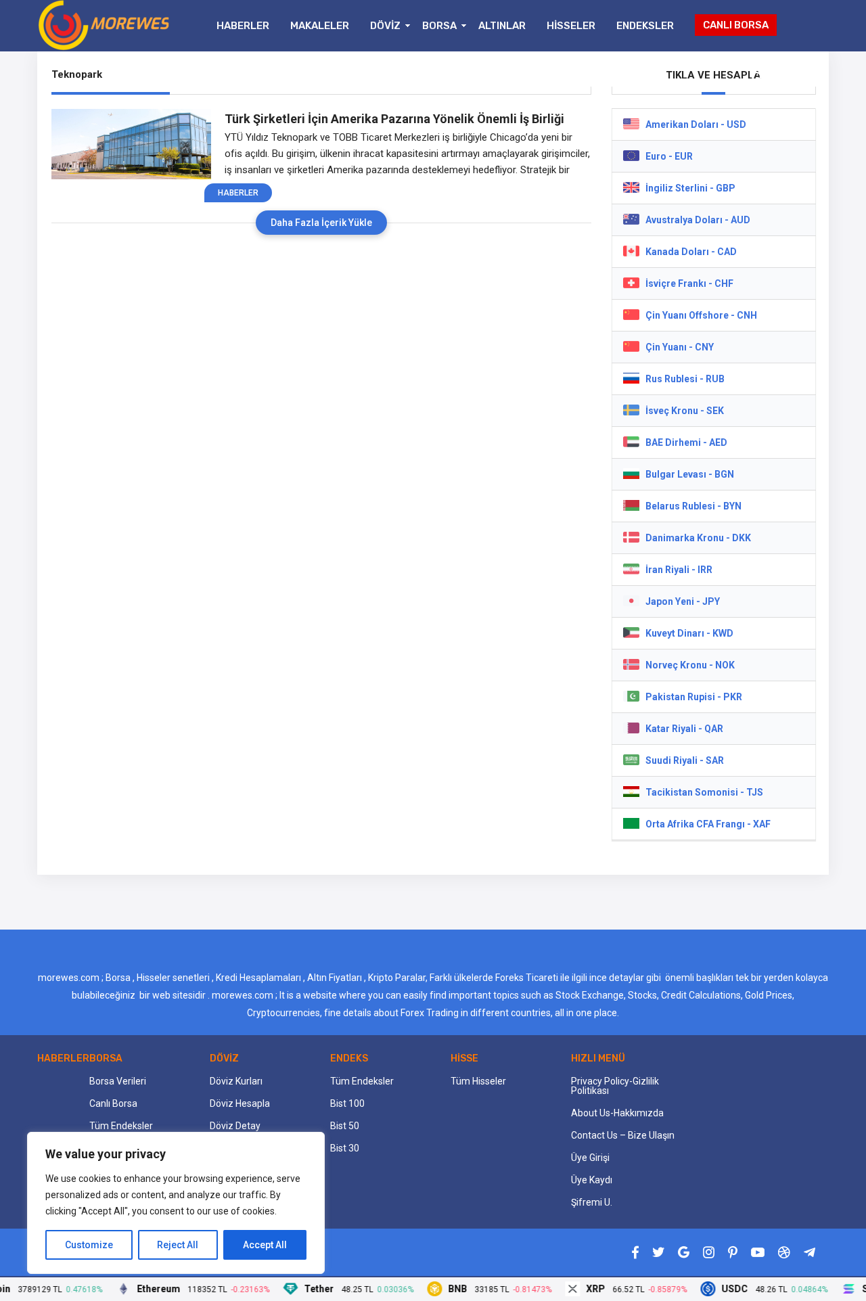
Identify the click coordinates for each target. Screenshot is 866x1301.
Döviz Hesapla (240, 1103)
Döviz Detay (235, 1126)
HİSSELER (571, 26)
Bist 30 (344, 1148)
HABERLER (242, 26)
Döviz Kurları (236, 1081)
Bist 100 (347, 1103)
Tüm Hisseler (478, 1081)
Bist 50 (344, 1126)
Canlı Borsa (113, 1103)
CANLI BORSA (736, 25)
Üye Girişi (590, 1157)
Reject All (177, 1244)
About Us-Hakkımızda (617, 1113)
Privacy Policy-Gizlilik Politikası (615, 1085)
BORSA (439, 26)
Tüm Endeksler (121, 1126)
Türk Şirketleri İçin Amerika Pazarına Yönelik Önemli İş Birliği (394, 119)
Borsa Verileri (117, 1081)
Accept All (265, 1244)
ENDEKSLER (645, 26)
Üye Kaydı (591, 1180)
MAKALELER (319, 26)
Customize (89, 1244)
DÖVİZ (385, 26)
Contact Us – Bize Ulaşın (623, 1135)
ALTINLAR (502, 26)
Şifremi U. (591, 1202)
